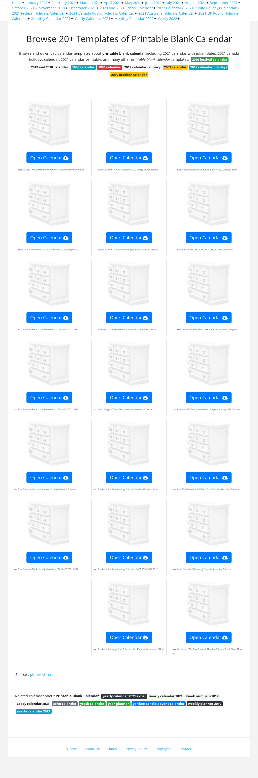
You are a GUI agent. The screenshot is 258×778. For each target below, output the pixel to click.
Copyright (162, 748)
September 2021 (224, 2)
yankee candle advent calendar (158, 703)
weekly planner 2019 (204, 703)
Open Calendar (46, 158)
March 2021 (90, 2)
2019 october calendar (129, 74)
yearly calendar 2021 (165, 696)
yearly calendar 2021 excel (124, 696)
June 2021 (153, 2)
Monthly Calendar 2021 (51, 18)
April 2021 (112, 2)
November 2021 (52, 8)
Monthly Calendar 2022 (134, 18)
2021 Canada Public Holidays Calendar (101, 13)
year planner (118, 703)
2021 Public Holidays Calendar (211, 8)
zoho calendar (64, 703)
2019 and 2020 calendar (49, 67)
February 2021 (64, 2)
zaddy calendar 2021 (33, 703)
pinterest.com (41, 674)
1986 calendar (83, 67)
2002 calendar (175, 67)
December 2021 (82, 8)
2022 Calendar (169, 8)
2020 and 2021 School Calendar (126, 8)
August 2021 (195, 2)
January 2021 (37, 2)
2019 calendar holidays (208, 67)
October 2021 (23, 8)
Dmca (112, 748)
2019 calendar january (142, 67)
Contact (184, 748)
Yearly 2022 (167, 18)
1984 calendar (109, 67)
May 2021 (133, 2)
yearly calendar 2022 (33, 711)
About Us (92, 748)
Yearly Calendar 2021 (92, 18)
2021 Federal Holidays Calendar (38, 13)
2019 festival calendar (209, 59)
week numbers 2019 (202, 696)
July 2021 (173, 2)
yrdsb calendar (92, 703)
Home (17, 2)
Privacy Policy (135, 748)
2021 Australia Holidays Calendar (166, 13)
